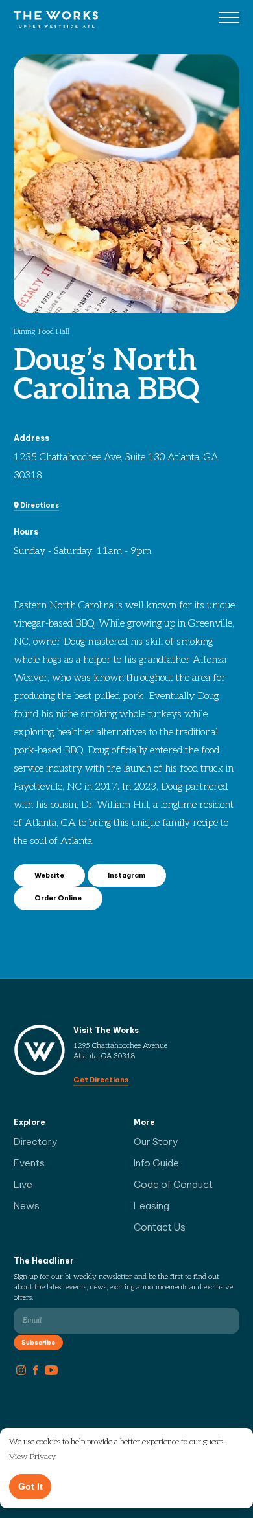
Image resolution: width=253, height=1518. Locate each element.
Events (29, 1163)
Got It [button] (30, 1486)
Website (49, 875)
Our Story (156, 1141)
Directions (39, 504)
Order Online (58, 897)
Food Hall (53, 332)
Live (23, 1184)
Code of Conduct (173, 1184)
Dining (24, 332)
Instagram (126, 875)
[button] (32, 1457)
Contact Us (160, 1227)
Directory (36, 1141)
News (27, 1206)
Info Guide (156, 1163)
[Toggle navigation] (229, 19)
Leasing (151, 1206)
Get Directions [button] (100, 1079)
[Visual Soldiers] (56, 19)
